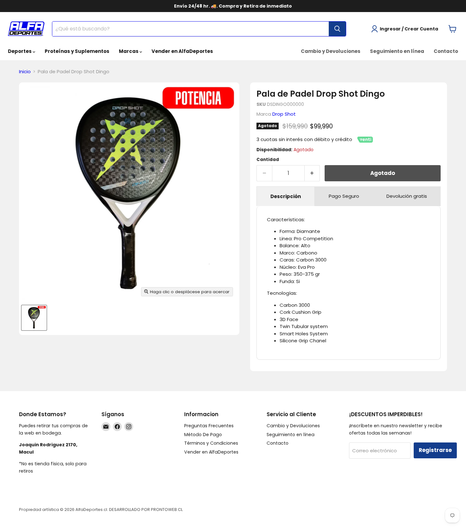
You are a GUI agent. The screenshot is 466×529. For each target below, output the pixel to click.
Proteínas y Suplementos (77, 51)
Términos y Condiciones (211, 443)
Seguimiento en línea (397, 51)
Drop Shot (284, 114)
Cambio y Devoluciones (330, 51)
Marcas (129, 51)
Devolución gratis (406, 196)
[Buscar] (337, 29)
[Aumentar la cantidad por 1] (312, 173)
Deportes (20, 51)
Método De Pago (203, 434)
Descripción (285, 196)
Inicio (25, 71)
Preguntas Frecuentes (209, 426)
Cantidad (267, 159)
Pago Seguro (344, 196)
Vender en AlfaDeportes (182, 51)
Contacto (446, 51)
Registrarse (435, 450)
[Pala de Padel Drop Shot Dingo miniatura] (34, 317)
